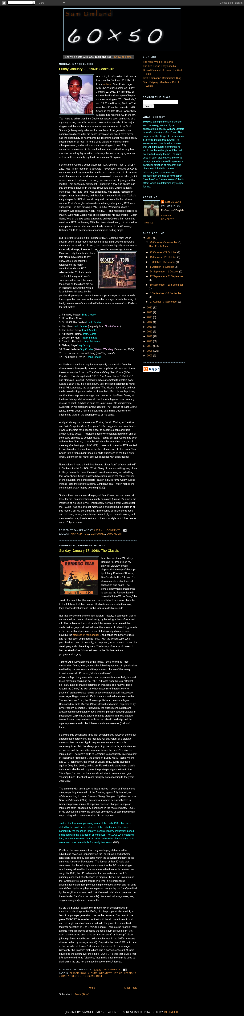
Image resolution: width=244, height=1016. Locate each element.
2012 (150, 331)
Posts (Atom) (82, 994)
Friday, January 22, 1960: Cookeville (87, 69)
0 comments (112, 969)
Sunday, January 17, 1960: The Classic (89, 550)
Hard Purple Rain (158, 246)
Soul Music (114, 534)
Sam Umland (173, 202)
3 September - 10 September (166, 293)
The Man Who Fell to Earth (158, 62)
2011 (150, 336)
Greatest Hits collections (117, 973)
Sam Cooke (98, 534)
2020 (150, 307)
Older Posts (130, 987)
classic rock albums (84, 973)
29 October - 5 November (164, 242)
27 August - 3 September (164, 301)
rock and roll (79, 534)
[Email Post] (124, 530)
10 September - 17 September (166, 284)
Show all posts (123, 56)
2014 (150, 322)
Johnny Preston (70, 976)
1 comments (112, 530)
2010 (150, 341)
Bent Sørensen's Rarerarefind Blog (162, 78)
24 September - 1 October (164, 271)
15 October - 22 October (163, 257)
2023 (150, 238)
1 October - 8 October (162, 267)
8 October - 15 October (163, 262)
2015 (150, 317)
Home (91, 987)
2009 (150, 346)
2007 (150, 355)
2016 (150, 312)
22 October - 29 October (163, 252)
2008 (150, 351)
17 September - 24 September (166, 276)
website (107, 84)
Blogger (171, 1012)
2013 (150, 327)
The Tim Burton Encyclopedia (159, 66)
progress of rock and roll (86, 635)
